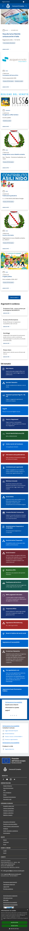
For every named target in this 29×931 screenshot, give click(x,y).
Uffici (4, 790)
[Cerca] (26, 6)
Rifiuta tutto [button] (14, 925)
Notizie (5, 840)
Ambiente (5, 828)
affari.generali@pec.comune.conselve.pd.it (13, 871)
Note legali (5, 900)
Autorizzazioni (6, 833)
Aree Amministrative (8, 788)
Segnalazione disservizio (9, 884)
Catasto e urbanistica (8, 813)
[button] (14, 928)
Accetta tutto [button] (14, 922)
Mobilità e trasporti (7, 815)
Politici (4, 795)
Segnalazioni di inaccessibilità (10, 905)
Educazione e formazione (9, 822)
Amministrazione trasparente (10, 896)
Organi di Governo (7, 786)
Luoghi (4, 851)
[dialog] (14, 919)
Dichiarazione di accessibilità (13, 702)
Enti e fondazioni (7, 792)
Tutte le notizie (13, 297)
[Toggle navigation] (3, 6)
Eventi (4, 853)
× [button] (27, 909)
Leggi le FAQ (6, 887)
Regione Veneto (6, 2)
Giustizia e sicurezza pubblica (10, 824)
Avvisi (6, 30)
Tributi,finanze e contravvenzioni (11, 826)
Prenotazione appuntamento (10, 882)
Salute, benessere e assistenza (10, 831)
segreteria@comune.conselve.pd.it (12, 874)
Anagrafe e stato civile (8, 806)
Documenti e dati (7, 799)
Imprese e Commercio (8, 810)
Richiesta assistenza (8, 889)
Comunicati (7, 110)
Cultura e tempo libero (8, 808)
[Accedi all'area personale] (23, 1)
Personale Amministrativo (9, 797)
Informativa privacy (8, 898)
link (1, 919)
